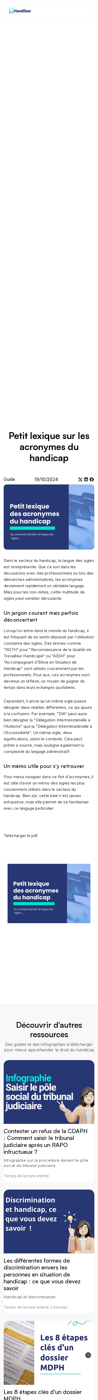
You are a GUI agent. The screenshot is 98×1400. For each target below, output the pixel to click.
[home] (19, 10)
